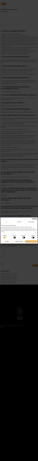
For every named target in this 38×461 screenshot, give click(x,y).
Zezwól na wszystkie (31, 241)
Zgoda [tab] (6, 221)
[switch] (14, 237)
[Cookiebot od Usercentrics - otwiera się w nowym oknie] (32, 219)
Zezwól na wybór (19, 241)
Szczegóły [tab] (19, 221)
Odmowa (7, 241)
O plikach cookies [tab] (31, 221)
